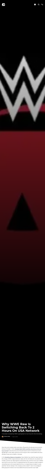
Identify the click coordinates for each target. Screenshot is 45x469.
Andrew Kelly (7, 436)
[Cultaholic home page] (18, 4)
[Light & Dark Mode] (35, 4)
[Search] (38, 4)
